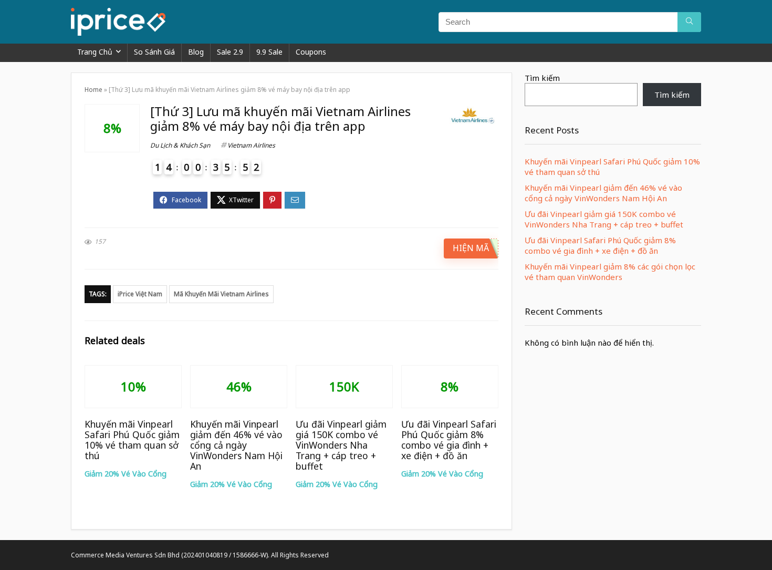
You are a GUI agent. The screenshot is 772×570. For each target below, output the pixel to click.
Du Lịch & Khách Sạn (180, 145)
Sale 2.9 (230, 52)
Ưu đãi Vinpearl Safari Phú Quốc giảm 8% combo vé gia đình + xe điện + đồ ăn (448, 440)
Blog (196, 52)
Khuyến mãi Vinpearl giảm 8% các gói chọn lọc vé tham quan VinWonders (610, 271)
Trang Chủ (94, 52)
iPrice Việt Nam (140, 293)
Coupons (311, 52)
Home (93, 89)
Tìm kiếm (542, 77)
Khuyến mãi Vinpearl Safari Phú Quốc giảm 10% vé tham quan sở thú (132, 440)
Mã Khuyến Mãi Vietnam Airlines (221, 293)
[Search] (689, 22)
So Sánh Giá (154, 52)
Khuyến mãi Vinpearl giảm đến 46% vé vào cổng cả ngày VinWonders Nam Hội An (236, 445)
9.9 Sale (269, 52)
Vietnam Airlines (251, 145)
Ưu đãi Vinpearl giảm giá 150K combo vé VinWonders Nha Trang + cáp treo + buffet (341, 445)
